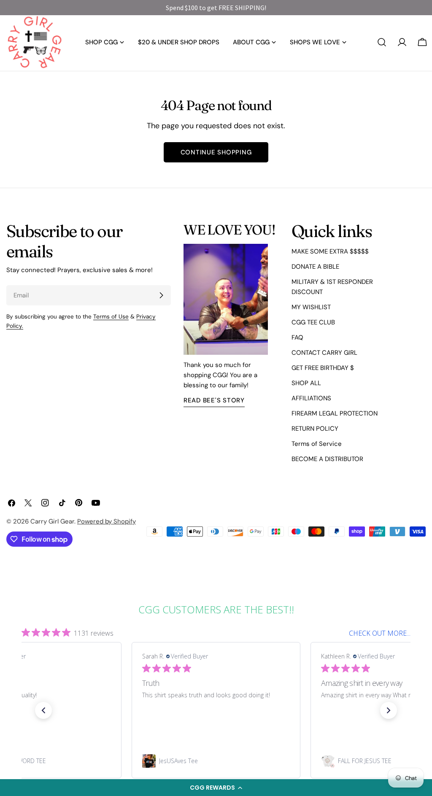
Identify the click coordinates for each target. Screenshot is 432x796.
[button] (216, 787)
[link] (216, 761)
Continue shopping (216, 152)
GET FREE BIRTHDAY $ (323, 368)
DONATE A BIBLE (315, 266)
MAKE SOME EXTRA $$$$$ (330, 251)
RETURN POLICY (315, 428)
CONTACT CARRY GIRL (324, 352)
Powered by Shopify (106, 521)
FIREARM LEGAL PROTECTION (335, 413)
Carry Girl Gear (52, 521)
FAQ (297, 337)
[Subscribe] (161, 295)
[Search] (381, 42)
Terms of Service (317, 444)
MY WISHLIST (311, 307)
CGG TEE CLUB (313, 322)
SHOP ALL (306, 383)
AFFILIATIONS (311, 398)
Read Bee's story (214, 400)
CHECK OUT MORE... (379, 633)
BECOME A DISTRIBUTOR (327, 459)
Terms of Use (111, 316)
